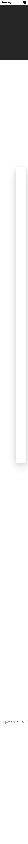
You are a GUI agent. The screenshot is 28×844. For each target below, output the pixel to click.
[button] (24, 2)
